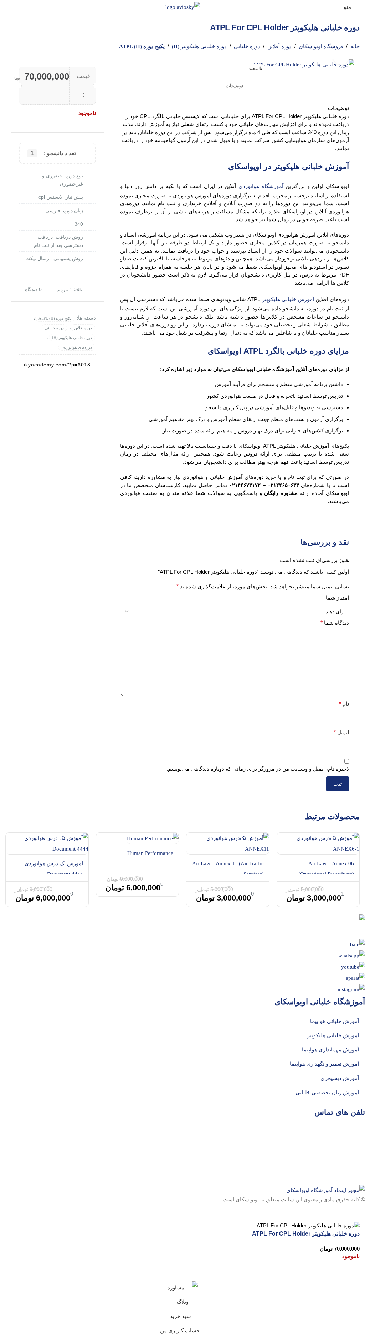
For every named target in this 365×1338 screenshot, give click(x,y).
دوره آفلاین (279, 46)
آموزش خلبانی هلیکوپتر (288, 299)
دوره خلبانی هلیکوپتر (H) (199, 46)
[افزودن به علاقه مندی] (351, 1272)
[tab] (234, 85)
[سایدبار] (356, 1213)
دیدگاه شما (334, 623)
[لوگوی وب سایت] (182, 6)
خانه (355, 46)
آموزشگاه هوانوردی (260, 186)
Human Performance (150, 853)
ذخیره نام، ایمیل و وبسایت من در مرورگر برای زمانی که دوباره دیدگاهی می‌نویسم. (257, 769)
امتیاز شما (337, 598)
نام (344, 704)
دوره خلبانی (247, 46)
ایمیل (341, 732)
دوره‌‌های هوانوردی (77, 347)
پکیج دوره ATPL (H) (142, 46)
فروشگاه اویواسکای (321, 46)
